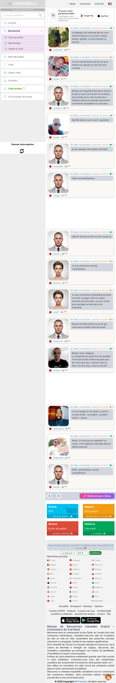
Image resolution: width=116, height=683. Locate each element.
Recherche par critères (99, 496)
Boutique (88, 606)
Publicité (71, 611)
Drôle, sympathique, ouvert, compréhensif (85, 471)
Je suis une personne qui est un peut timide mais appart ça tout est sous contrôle (90, 64)
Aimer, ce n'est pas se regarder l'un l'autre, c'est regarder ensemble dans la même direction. (91, 443)
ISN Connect (80, 681)
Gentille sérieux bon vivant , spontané (90, 120)
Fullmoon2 (58, 341)
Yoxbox (56, 370)
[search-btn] (40, 15)
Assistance (108, 677)
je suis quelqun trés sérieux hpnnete (89, 149)
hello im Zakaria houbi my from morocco (91, 236)
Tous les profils (15, 37)
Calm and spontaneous (83, 178)
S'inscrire (99, 3)
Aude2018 (58, 50)
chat (25, 4)
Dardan (56, 487)
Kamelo (56, 137)
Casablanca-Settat (99, 28)
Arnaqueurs (76, 606)
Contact (101, 614)
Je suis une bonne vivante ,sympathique (85, 267)
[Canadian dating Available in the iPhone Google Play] (91, 618)
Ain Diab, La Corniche (80, 28)
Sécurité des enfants (85, 614)
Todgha (56, 195)
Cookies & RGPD (57, 611)
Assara (56, 79)
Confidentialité (104, 611)
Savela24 (57, 108)
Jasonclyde (58, 428)
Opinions (98, 606)
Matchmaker (14, 43)
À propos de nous (86, 611)
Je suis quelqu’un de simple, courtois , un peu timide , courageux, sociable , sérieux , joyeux (90, 414)
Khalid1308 (58, 458)
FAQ (109, 614)
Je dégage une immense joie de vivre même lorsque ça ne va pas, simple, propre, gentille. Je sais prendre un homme (90, 37)
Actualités (63, 606)
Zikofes (56, 254)
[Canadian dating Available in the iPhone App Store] (71, 618)
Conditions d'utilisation (62, 614)
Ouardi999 (58, 166)
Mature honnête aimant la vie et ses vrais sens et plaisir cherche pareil (89, 325)
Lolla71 (56, 312)
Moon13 (57, 283)
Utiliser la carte (15, 48)
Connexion (85, 3)
